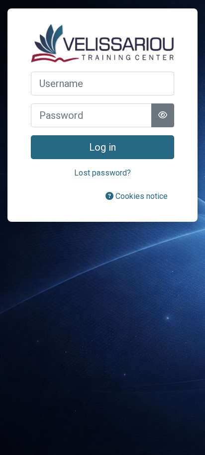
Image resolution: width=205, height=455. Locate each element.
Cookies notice (140, 196)
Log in (102, 147)
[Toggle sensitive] (162, 115)
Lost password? (102, 173)
